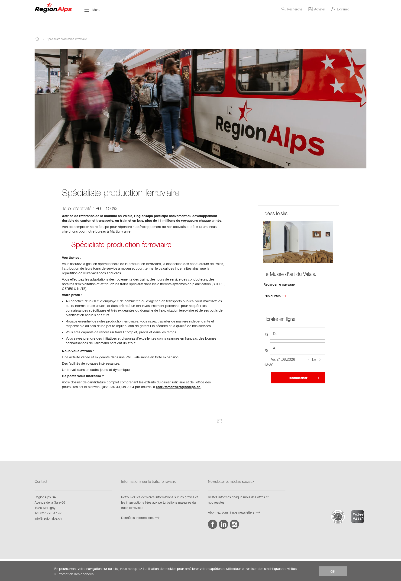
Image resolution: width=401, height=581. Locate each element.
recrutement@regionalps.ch (178, 386)
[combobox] (297, 334)
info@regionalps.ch (48, 518)
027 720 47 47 (51, 513)
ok (332, 571)
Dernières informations (137, 517)
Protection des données (76, 574)
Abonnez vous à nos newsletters (231, 512)
